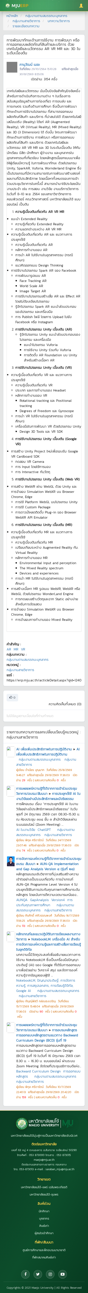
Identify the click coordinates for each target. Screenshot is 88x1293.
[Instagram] (50, 1274)
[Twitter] (38, 1274)
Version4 (58, 899)
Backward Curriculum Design (38, 1071)
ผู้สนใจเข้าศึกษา (44, 1233)
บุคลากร (44, 1218)
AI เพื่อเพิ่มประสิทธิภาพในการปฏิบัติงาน (44, 749)
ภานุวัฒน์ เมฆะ (29, 64)
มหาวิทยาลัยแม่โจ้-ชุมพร (44, 1194)
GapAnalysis (39, 899)
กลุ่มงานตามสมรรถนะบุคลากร (46, 15)
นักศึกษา (44, 1211)
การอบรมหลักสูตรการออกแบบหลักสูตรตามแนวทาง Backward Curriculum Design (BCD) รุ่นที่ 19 (47, 1035)
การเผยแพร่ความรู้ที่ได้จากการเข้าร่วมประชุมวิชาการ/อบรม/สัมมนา (46, 791)
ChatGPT (44, 829)
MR (16, 649)
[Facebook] (25, 1274)
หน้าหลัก (12, 15)
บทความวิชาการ (59, 20)
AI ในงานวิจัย (25, 829)
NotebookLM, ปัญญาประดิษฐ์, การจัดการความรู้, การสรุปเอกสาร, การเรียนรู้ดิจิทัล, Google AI (45, 985)
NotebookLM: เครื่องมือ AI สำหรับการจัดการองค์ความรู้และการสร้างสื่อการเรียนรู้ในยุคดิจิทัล (48, 944)
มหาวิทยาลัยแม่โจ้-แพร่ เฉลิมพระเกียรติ (44, 1187)
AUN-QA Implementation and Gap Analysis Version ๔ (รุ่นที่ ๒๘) (47, 866)
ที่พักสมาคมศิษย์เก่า (44, 1257)
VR (23, 649)
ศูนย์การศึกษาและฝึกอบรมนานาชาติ (44, 1250)
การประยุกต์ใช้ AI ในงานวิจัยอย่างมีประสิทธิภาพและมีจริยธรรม (48, 796)
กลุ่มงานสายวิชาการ (26, 20)
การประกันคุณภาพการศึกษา (44, 902)
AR (9, 649)
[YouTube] (62, 1274)
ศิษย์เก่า (44, 1226)
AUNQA (22, 899)
